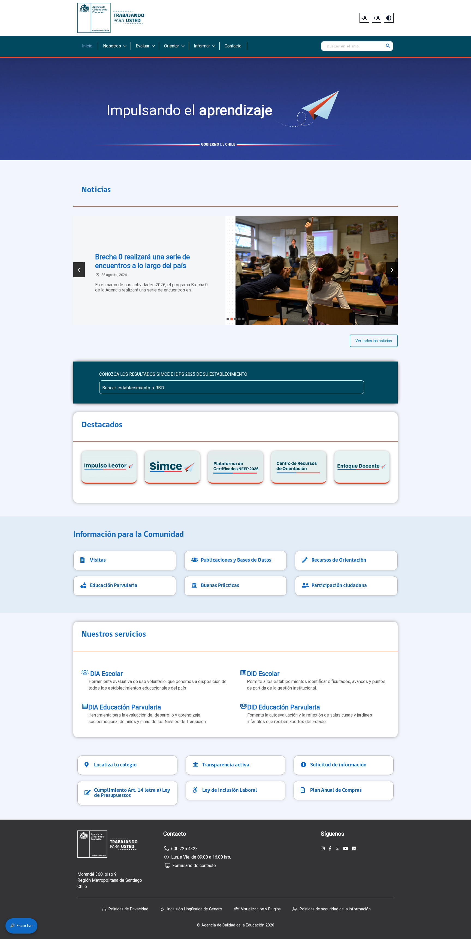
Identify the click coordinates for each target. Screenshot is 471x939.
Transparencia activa (225, 765)
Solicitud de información (338, 765)
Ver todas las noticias (373, 341)
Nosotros (112, 46)
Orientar (171, 46)
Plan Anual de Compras (336, 790)
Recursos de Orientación (339, 560)
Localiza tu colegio (115, 765)
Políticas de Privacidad (128, 909)
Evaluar (142, 46)
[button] (228, 319)
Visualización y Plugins (261, 909)
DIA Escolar (106, 674)
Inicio (87, 46)
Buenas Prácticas (220, 585)
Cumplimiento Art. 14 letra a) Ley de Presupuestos (132, 793)
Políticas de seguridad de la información (335, 909)
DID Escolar (263, 674)
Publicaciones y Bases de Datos (236, 560)
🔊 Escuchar (21, 926)
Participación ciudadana (339, 585)
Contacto (233, 46)
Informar (202, 46)
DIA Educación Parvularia (124, 707)
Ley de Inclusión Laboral (229, 790)
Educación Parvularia (113, 585)
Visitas (98, 560)
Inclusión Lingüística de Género (194, 909)
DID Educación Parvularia (283, 707)
